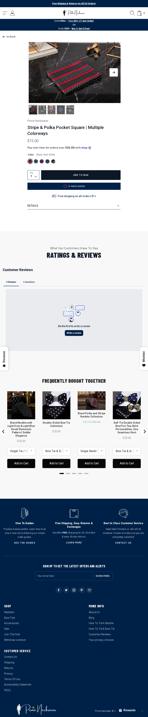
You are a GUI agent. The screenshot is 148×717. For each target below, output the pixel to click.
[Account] (12, 13)
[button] (5, 13)
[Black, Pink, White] (42, 161)
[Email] (89, 590)
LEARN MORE (74, 542)
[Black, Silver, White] (53, 161)
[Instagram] (74, 590)
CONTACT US (123, 542)
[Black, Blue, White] (47, 161)
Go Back (11, 36)
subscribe (103, 575)
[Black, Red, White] (30, 161)
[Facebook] (59, 590)
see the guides (24, 542)
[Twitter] (66, 590)
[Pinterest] (82, 590)
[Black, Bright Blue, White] (36, 161)
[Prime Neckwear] (74, 13)
